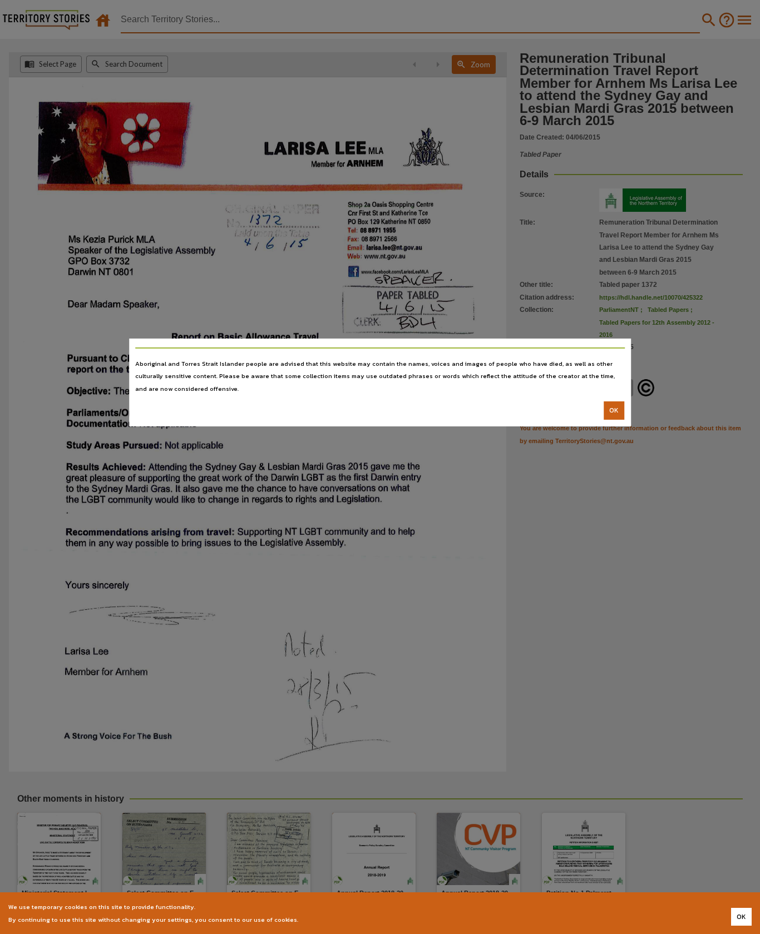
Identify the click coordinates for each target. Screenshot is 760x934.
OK (614, 410)
